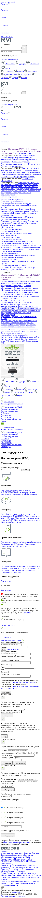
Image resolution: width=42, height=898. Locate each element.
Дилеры (22, 64)
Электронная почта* (9, 652)
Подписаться (9, 836)
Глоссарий (21, 871)
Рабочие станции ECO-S (12, 247)
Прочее (38, 189)
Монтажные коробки (9, 235)
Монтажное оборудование (11, 170)
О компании (9, 71)
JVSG (24, 861)
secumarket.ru (17, 892)
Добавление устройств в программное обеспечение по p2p (18, 493)
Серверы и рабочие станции (24, 177)
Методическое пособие (23, 859)
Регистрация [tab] (16, 640)
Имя (2, 669)
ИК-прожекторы (34, 164)
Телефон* (4, 665)
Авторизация (20, 763)
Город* (3, 667)
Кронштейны (26, 233)
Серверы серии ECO (18, 341)
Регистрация (6, 692)
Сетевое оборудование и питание (14, 191)
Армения (4, 4)
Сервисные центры (14, 873)
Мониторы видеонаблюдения (12, 201)
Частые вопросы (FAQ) (13, 407)
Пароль (3, 647)
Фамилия (4, 672)
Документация (13, 881)
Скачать (24, 78)
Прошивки (19, 883)
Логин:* (4, 751)
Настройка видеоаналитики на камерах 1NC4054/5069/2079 (16, 491)
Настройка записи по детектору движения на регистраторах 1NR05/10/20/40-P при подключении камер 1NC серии (20, 516)
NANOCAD (17, 861)
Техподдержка (32, 71)
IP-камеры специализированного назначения (17, 218)
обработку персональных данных (23, 682)
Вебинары (12, 871)
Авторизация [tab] (6, 640)
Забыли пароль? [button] (13, 649)
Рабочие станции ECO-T (10, 337)
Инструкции (6, 421)
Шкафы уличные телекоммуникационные (17, 241)
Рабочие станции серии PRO (16, 249)
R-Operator (5, 413)
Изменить (8, 763)
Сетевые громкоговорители (11, 166)
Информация (9, 402)
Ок (5, 737)
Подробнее (27, 613)
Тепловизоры (31, 223)
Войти (7, 68)
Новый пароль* (7, 784)
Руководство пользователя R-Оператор (16, 542)
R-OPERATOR (27, 179)
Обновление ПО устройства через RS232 (23, 568)
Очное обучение (15, 869)
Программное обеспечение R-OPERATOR (17, 243)
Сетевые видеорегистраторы (12, 157)
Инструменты (26, 75)
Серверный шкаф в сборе (10, 237)
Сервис (15, 78)
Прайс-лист (10, 64)
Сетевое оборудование (21, 162)
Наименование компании (10, 674)
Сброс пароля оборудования (12, 404)
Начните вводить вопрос (10, 468)
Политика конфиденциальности (13, 896)
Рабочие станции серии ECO (12, 339)
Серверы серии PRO (13, 251)
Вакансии (28, 853)
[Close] (3, 697)
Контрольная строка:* (9, 753)
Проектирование (10, 75)
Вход (3, 649)
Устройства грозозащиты (20, 323)
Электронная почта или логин (12, 642)
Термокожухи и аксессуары (11, 225)
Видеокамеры (6, 415)
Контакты (35, 853)
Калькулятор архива (20, 865)
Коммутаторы (24, 209)
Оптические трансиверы (20, 211)
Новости (20, 71)
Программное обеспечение (23, 151)
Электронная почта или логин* (13, 710)
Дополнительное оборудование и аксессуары (20, 192)
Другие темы (32, 494)
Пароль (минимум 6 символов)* (13, 656)
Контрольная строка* (9, 781)
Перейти (7, 637)
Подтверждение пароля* (10, 660)
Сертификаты (29, 883)
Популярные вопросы (9, 409)
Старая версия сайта (8, 2)
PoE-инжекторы (17, 213)
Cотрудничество (17, 853)
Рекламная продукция (9, 885)
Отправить (8, 716)
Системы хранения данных (16, 172)
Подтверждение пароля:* (10, 757)
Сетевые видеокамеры (9, 59)
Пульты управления (19, 321)
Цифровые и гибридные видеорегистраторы (18, 189)
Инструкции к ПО (8, 883)
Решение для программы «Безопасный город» (19, 222)
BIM (29, 861)
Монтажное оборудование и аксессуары (16, 203)
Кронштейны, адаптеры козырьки (14, 205)
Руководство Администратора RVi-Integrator (21, 543)
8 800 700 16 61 (7, 37)
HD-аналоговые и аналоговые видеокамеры (20, 184)
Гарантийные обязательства (23, 875)
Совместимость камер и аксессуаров (24, 867)
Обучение (21, 395)
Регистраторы (6, 417)
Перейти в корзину (8, 625)
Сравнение (34, 64)
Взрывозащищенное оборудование (14, 221)
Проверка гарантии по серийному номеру (21, 876)
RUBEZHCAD (7, 861)
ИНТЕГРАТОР (6, 181)
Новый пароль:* (7, 755)
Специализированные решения (13, 164)
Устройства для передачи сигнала (23, 325)
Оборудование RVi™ (16, 149)
